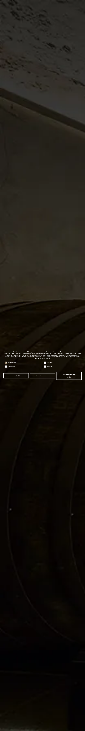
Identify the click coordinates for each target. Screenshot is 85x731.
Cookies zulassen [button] (16, 376)
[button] (6, 362)
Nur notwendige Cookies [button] (69, 375)
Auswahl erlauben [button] (42, 376)
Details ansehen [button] (45, 358)
